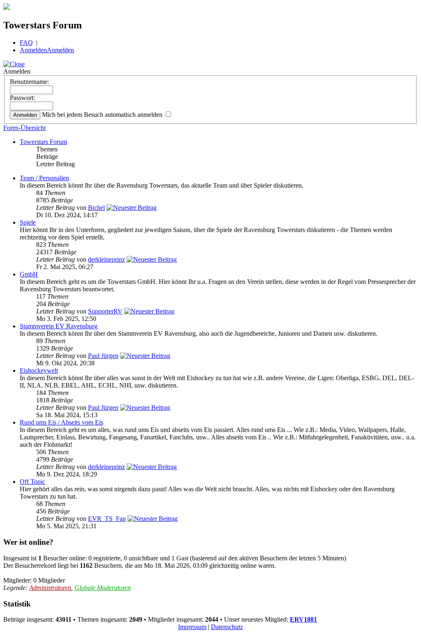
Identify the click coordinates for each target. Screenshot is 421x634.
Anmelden (33, 49)
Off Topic (32, 481)
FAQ (26, 42)
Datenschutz (227, 626)
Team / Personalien (44, 177)
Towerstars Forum (43, 141)
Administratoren (50, 587)
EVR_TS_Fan (107, 518)
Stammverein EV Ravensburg (58, 326)
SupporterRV (105, 311)
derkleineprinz (106, 259)
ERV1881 (303, 619)
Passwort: (22, 97)
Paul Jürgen (103, 355)
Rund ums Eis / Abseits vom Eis (61, 422)
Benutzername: (29, 81)
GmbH (29, 274)
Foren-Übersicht (24, 127)
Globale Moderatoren (102, 587)
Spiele (28, 222)
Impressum (192, 626)
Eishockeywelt (39, 370)
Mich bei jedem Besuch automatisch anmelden (103, 114)
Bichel (96, 207)
